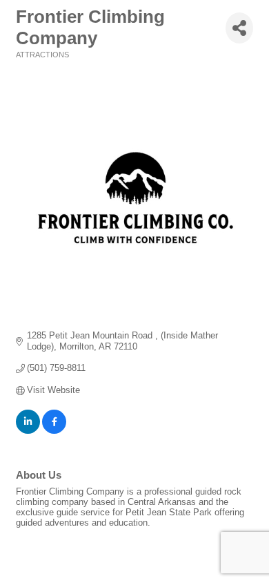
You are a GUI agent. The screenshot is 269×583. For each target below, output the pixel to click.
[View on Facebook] (54, 431)
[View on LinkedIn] (28, 431)
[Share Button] (239, 28)
